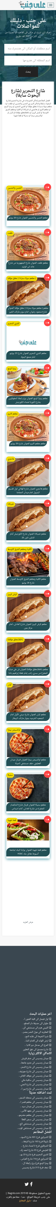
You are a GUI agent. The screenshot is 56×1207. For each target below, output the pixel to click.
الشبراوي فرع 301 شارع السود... (34, 1137)
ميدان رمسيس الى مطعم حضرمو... (33, 1115)
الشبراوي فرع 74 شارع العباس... (34, 1159)
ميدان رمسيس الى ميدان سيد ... (34, 1107)
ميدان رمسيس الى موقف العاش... (33, 1076)
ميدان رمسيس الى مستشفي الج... (33, 1124)
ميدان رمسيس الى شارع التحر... (34, 1067)
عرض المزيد (28, 922)
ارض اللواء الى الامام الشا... (36, 1041)
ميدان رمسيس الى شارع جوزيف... (33, 1071)
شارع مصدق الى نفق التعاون (35, 1049)
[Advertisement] (28, 153)
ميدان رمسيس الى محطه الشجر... (33, 1098)
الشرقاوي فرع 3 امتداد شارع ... (34, 1146)
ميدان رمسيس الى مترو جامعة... (34, 1063)
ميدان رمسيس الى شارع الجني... (33, 1085)
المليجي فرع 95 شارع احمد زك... (33, 1150)
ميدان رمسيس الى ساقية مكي (34, 1080)
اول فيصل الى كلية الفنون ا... (35, 1019)
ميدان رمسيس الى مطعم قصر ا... (33, 1102)
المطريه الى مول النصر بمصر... (35, 1032)
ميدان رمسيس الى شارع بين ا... (34, 1089)
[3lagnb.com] (29, 5)
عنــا (23, 1197)
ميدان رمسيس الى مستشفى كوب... (32, 1128)
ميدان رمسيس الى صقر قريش (34, 1058)
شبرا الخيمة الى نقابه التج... (36, 1036)
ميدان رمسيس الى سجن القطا (35, 1120)
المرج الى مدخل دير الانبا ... (36, 1045)
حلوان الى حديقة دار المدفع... (35, 1023)
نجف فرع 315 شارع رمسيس (35, 1168)
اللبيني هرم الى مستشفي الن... (35, 1028)
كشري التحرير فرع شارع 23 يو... (33, 1155)
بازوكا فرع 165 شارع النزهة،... (35, 1142)
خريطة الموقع (33, 1197)
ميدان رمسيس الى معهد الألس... (34, 1111)
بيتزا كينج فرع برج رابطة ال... (35, 1163)
